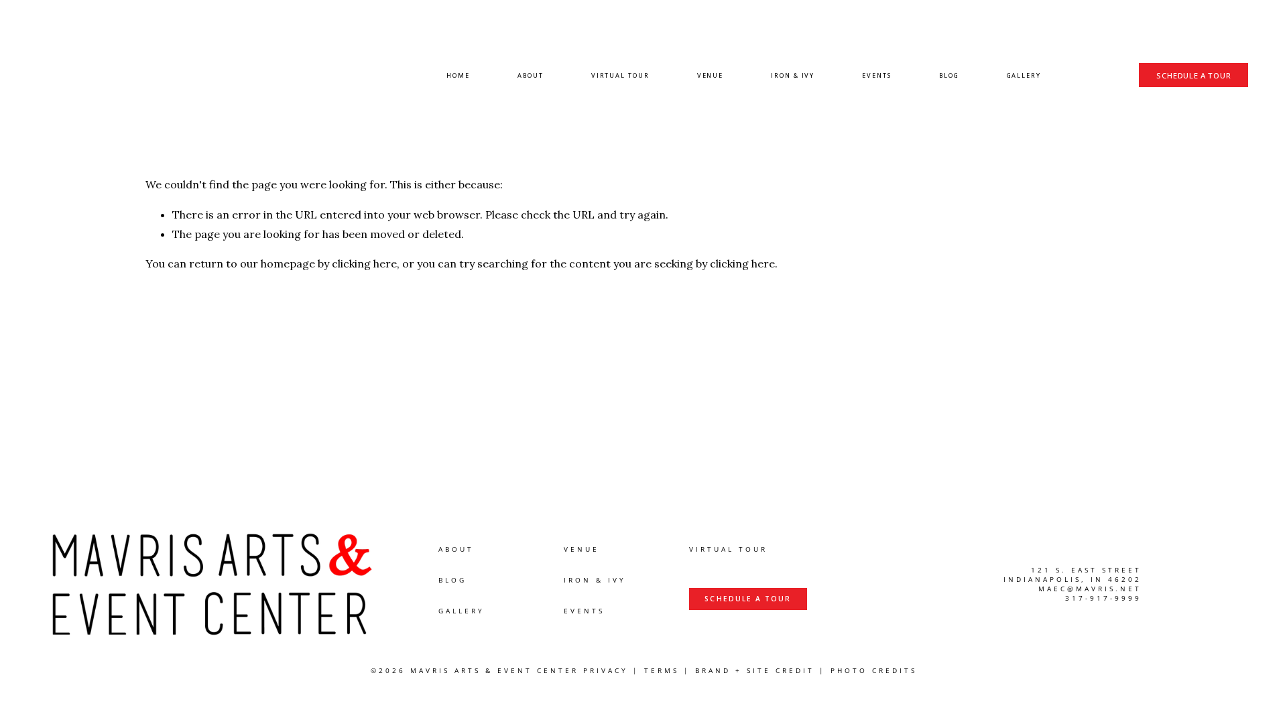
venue (581, 549)
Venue (710, 75)
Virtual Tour (620, 75)
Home (458, 75)
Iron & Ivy (792, 75)
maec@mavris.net (1090, 589)
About (530, 75)
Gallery (1024, 75)
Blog (949, 75)
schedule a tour (1193, 75)
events (584, 611)
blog (452, 580)
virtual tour (728, 549)
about (456, 549)
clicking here (364, 263)
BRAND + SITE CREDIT (754, 670)
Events (876, 75)
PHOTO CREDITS (874, 670)
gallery (461, 611)
